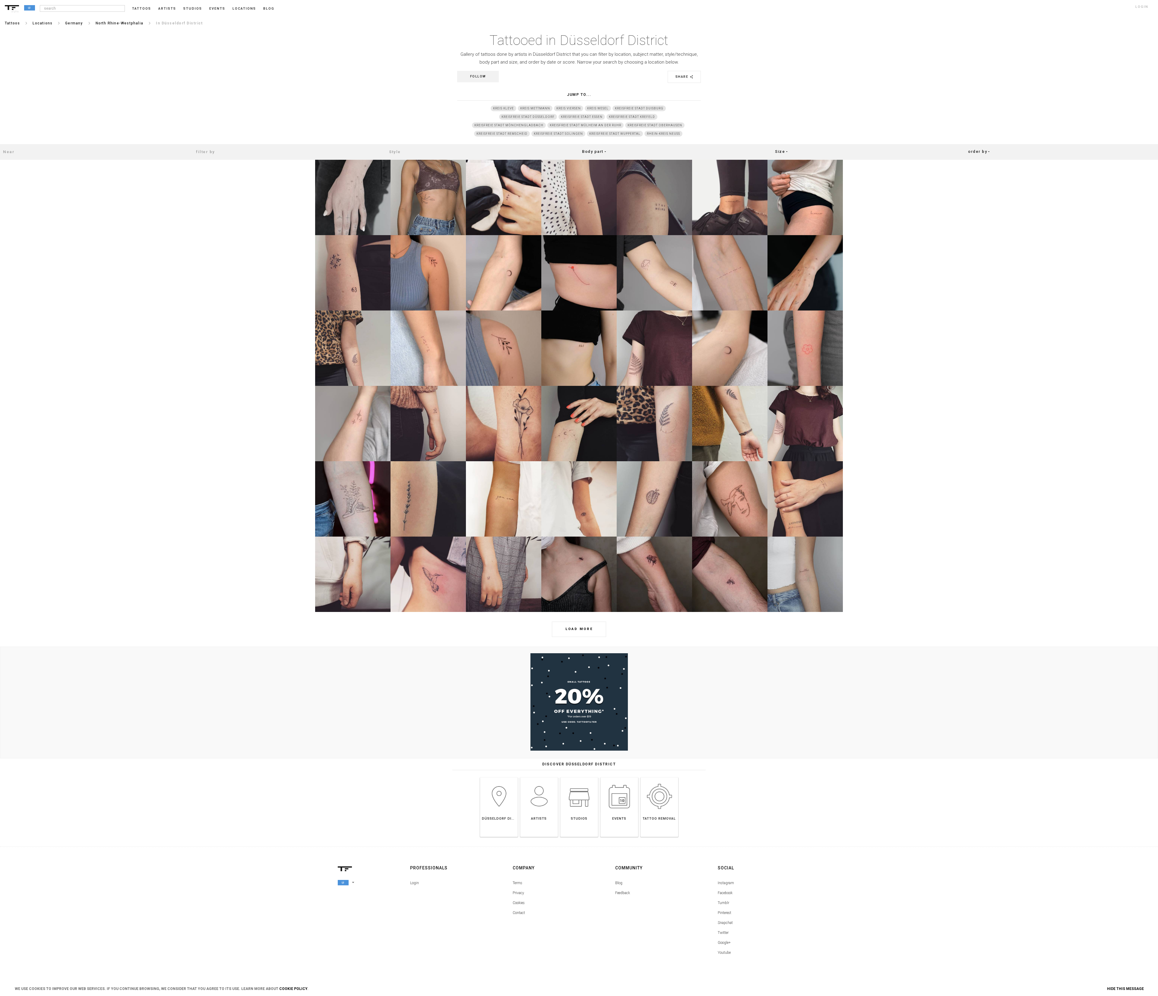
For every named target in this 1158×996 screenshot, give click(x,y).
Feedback (622, 893)
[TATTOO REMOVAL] (659, 777)
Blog (618, 883)
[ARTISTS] (539, 777)
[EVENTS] (619, 777)
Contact (519, 913)
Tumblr (723, 903)
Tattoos (141, 9)
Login (414, 883)
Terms (517, 883)
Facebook (725, 893)
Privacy (518, 893)
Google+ (724, 943)
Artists (167, 9)
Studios (192, 9)
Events (217, 9)
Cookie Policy (293, 989)
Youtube (724, 952)
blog (268, 9)
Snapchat (725, 923)
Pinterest (724, 913)
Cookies (519, 903)
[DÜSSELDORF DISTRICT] (499, 777)
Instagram (726, 883)
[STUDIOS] (579, 777)
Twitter (723, 933)
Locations (244, 9)
